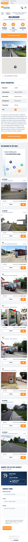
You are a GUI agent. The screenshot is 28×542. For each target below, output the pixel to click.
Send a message (7, 528)
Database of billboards (8, 13)
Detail (10, 204)
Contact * (4, 498)
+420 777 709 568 (13, 477)
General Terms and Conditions (14, 538)
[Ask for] (23, 204)
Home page (2, 13)
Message (4, 505)
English (12, 3)
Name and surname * (7, 491)
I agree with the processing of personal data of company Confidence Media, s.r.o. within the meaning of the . (14, 522)
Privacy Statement (14, 523)
